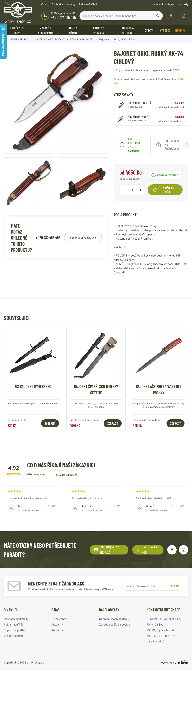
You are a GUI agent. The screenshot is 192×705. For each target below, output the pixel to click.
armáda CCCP (171, 70)
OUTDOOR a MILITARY (127, 30)
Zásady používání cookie (114, 624)
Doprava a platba (14, 630)
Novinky (180, 30)
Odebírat (175, 586)
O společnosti (59, 618)
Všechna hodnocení (66, 474)
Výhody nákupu (13, 635)
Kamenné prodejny (163, 4)
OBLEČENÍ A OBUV (16, 30)
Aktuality (57, 624)
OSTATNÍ (149, 30)
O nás (44, 4)
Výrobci (165, 30)
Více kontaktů (155, 641)
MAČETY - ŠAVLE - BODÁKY (49, 39)
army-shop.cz (35, 662)
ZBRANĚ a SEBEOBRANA (45, 30)
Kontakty (183, 4)
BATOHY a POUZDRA (98, 30)
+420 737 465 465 (63, 17)
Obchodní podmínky (63, 4)
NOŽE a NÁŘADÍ (73, 30)
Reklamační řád (88, 4)
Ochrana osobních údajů (114, 618)
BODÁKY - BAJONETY (82, 39)
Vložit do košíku (168, 190)
